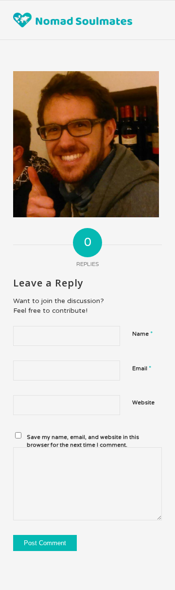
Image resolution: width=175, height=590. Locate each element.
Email (141, 368)
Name (142, 334)
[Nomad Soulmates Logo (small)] (72, 19)
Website (143, 403)
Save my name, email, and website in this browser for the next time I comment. (83, 441)
